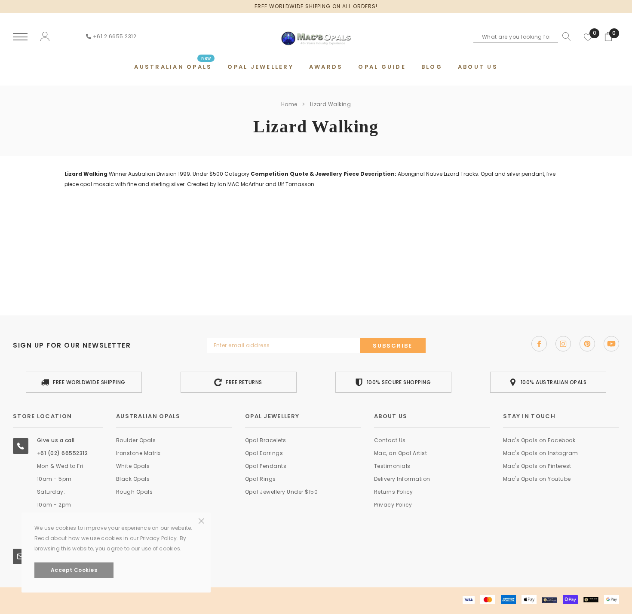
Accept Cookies (74, 570)
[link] (539, 343)
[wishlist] (588, 36)
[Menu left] (20, 37)
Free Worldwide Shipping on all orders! (316, 6)
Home (289, 104)
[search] (564, 36)
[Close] (201, 463)
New (206, 58)
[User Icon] (45, 36)
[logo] (316, 36)
